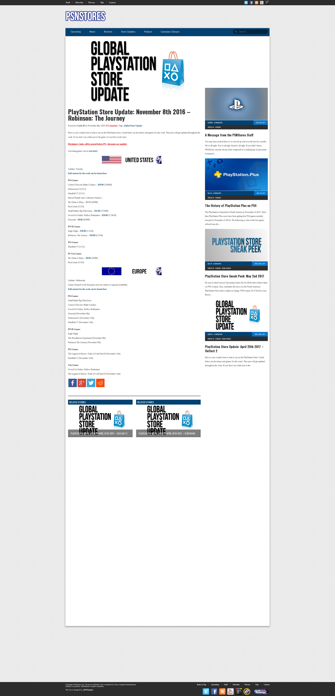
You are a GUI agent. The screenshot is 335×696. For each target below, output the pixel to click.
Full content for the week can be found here (87, 173)
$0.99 (88, 258)
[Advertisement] (206, 16)
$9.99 (80, 219)
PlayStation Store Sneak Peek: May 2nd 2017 (234, 276)
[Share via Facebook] (72, 386)
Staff (68, 2)
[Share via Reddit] (100, 386)
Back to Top (201, 685)
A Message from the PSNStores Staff (229, 135)
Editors (210, 122)
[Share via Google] (82, 386)
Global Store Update (133, 125)
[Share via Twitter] (91, 386)
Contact (112, 2)
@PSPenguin (88, 690)
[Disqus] (131, 483)
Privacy (91, 2)
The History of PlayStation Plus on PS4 (231, 205)
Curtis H (81, 125)
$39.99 (83, 231)
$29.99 (100, 185)
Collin (210, 193)
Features (218, 127)
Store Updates (226, 268)
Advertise (79, 2)
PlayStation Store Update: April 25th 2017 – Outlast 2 (234, 348)
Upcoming (215, 685)
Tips (102, 2)
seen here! (93, 151)
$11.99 (97, 211)
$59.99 (105, 215)
